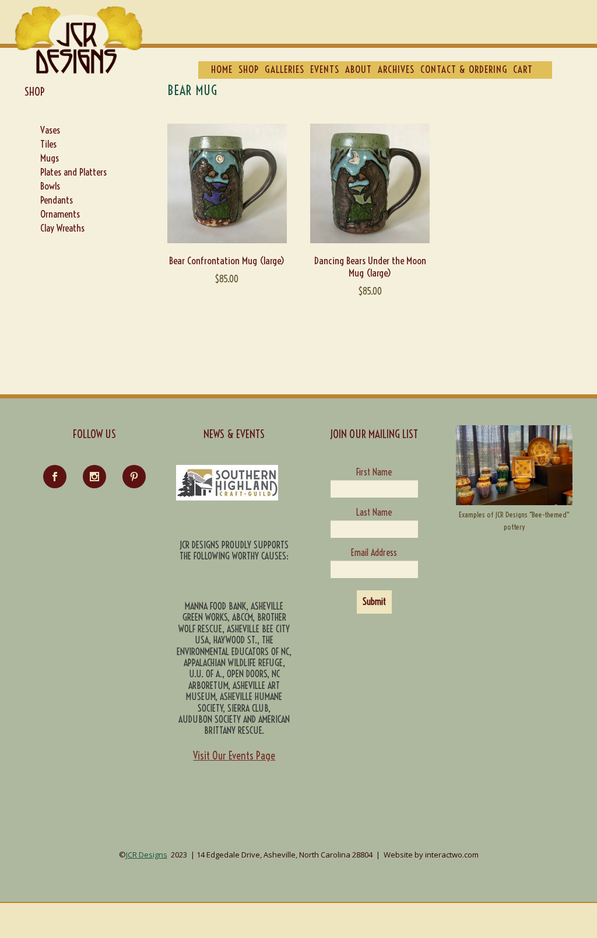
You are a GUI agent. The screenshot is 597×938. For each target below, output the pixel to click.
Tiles (48, 144)
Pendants (56, 200)
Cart (523, 69)
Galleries (284, 69)
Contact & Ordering (463, 69)
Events (324, 69)
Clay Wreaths (62, 228)
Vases (50, 130)
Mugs (49, 158)
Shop (248, 69)
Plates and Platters (73, 172)
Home (222, 69)
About (358, 69)
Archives (396, 69)
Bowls (50, 186)
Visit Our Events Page (234, 755)
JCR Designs (146, 854)
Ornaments (60, 214)
